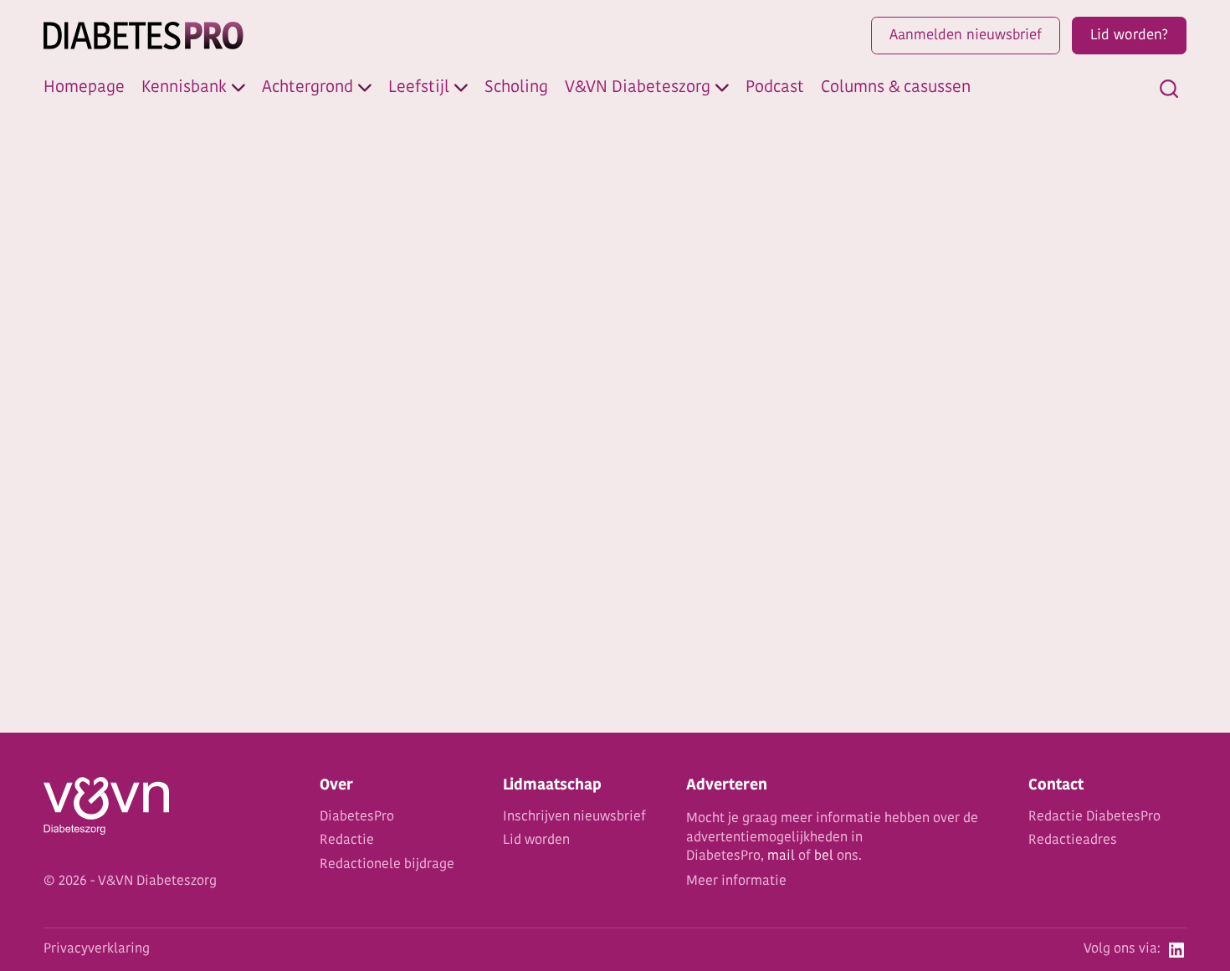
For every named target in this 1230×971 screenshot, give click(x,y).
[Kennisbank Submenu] (238, 88)
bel (823, 856)
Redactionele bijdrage (387, 864)
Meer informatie (736, 881)
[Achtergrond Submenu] (365, 88)
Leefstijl (418, 87)
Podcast (775, 87)
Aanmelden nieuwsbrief (965, 35)
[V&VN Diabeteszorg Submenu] (722, 88)
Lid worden (536, 840)
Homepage (84, 87)
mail (781, 856)
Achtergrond (307, 87)
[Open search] (1168, 88)
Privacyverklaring (97, 949)
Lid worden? (1129, 35)
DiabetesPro (357, 817)
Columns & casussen (896, 87)
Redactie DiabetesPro (1094, 817)
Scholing (516, 87)
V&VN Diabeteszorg (637, 87)
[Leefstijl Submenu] (461, 88)
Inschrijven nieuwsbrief (574, 817)
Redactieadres (1072, 840)
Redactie (347, 840)
